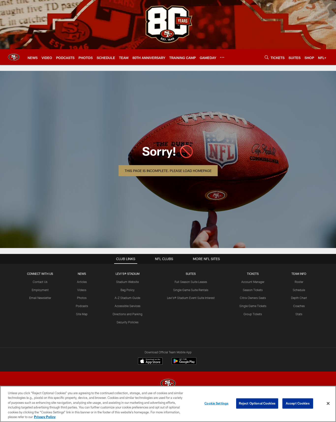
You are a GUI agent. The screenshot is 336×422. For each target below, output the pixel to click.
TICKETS (253, 273)
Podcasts (82, 306)
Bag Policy (128, 290)
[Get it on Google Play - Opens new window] (184, 364)
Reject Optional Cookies (257, 403)
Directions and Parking (127, 314)
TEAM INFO (298, 273)
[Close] (328, 403)
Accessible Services (127, 306)
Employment (40, 290)
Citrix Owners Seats (253, 297)
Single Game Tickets (252, 306)
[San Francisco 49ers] (168, 383)
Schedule (299, 290)
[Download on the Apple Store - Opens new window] (150, 362)
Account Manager (252, 281)
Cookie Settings (216, 403)
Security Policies (127, 322)
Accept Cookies (298, 403)
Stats (298, 314)
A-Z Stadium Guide (127, 297)
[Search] (267, 57)
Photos (82, 297)
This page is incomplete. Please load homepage (168, 171)
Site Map (82, 314)
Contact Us (40, 281)
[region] (168, 404)
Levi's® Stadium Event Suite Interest (191, 297)
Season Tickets (253, 290)
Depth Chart (299, 297)
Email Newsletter (40, 297)
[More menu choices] (222, 57)
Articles (82, 281)
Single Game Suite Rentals (190, 290)
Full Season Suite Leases (191, 281)
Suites (191, 273)
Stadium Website (127, 281)
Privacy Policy (45, 417)
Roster (299, 281)
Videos (81, 290)
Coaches (299, 306)
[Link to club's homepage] (14, 57)
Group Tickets (253, 314)
